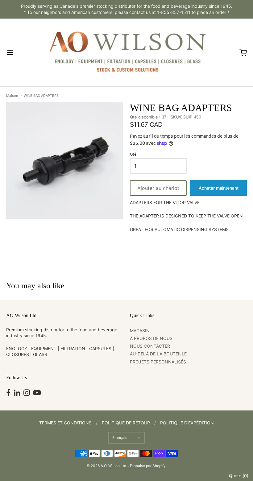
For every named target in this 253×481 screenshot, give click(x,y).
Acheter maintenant (218, 188)
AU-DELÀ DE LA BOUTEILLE (158, 353)
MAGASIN (140, 330)
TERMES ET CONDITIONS (65, 422)
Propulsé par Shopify (148, 465)
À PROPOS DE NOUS (151, 338)
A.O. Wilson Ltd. (114, 465)
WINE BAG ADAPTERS (41, 95)
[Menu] (24, 52)
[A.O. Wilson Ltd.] (126, 52)
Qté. (133, 154)
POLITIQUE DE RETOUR (126, 422)
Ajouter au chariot (158, 188)
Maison (12, 95)
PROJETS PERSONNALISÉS (158, 361)
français (119, 437)
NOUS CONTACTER (150, 346)
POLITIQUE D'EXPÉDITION (187, 422)
